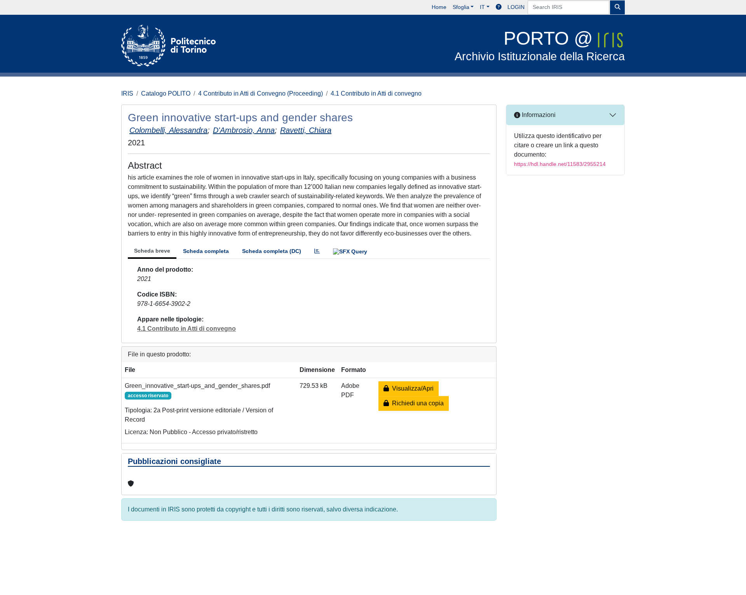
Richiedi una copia (416, 403)
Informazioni (538, 115)
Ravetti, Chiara (305, 130)
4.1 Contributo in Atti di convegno (376, 93)
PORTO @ (540, 45)
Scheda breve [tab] (152, 251)
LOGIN (516, 7)
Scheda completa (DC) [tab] (271, 251)
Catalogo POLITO (165, 93)
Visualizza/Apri (411, 388)
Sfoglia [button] (461, 7)
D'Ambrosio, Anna (244, 130)
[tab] (317, 251)
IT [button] (482, 7)
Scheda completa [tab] (206, 251)
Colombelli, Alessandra (168, 130)
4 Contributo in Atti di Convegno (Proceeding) (260, 93)
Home (439, 7)
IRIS (127, 93)
